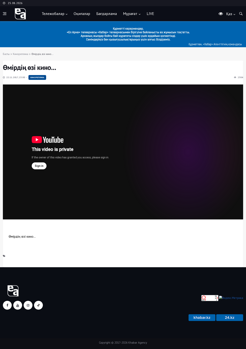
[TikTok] (38, 305)
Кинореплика (20, 54)
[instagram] (28, 305)
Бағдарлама (106, 13)
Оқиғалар (82, 13)
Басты (6, 54)
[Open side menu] (4, 14)
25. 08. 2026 (15, 3)
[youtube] (17, 305)
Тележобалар (53, 13)
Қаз (229, 13)
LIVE (150, 13)
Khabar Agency (137, 342)
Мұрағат (130, 13)
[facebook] (7, 305)
